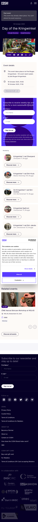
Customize (18, 280)
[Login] (31, 3)
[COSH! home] (4, 3)
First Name (7, 109)
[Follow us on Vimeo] (32, 400)
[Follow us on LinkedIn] (4, 400)
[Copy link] (30, 55)
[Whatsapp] (26, 55)
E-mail (5, 118)
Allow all (19, 274)
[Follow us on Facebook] (15, 400)
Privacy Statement (10, 141)
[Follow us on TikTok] (26, 400)
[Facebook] (14, 55)
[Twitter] (18, 55)
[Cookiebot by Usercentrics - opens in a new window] (28, 240)
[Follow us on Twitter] (21, 400)
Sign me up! (9, 130)
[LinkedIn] (22, 55)
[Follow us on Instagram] (9, 400)
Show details (28, 269)
